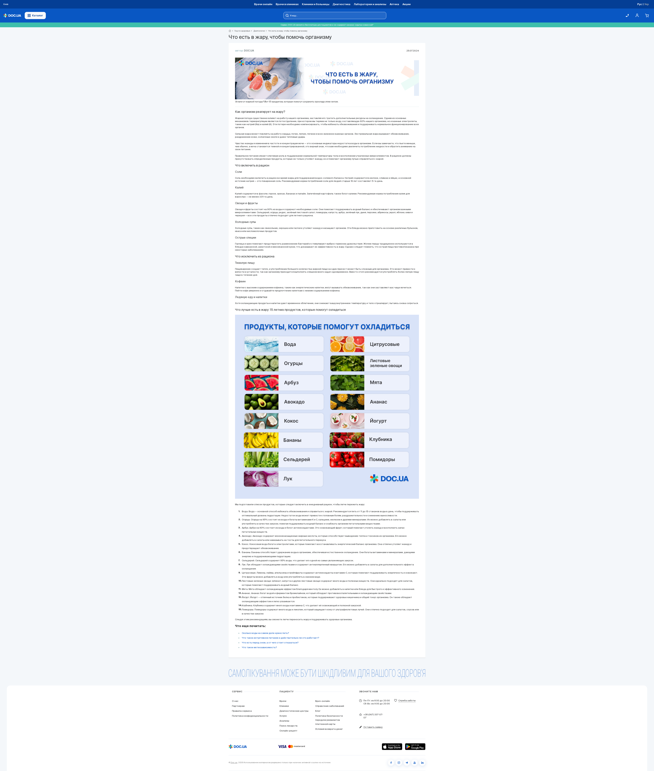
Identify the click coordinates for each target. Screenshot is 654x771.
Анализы (284, 721)
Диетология (258, 31)
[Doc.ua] (12, 16)
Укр (646, 4)
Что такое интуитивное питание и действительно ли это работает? (280, 638)
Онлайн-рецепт (288, 730)
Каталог (37, 15)
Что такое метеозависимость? (259, 647)
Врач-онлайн (322, 701)
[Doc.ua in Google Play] (415, 746)
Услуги (283, 716)
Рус (639, 4)
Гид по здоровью (241, 31)
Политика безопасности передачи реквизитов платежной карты (329, 720)
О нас (235, 701)
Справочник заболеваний (329, 706)
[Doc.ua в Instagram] (399, 763)
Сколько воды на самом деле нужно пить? (265, 633)
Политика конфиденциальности (250, 716)
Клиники (284, 706)
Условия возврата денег (329, 729)
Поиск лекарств (288, 725)
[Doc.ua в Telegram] (407, 763)
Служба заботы (407, 700)
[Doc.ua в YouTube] (414, 763)
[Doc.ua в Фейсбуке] (391, 763)
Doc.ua (234, 762)
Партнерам (238, 706)
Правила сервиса (242, 711)
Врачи (282, 701)
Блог (317, 711)
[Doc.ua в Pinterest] (422, 763)
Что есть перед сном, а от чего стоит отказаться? (270, 642)
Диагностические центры (293, 711)
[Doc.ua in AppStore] (392, 746)
